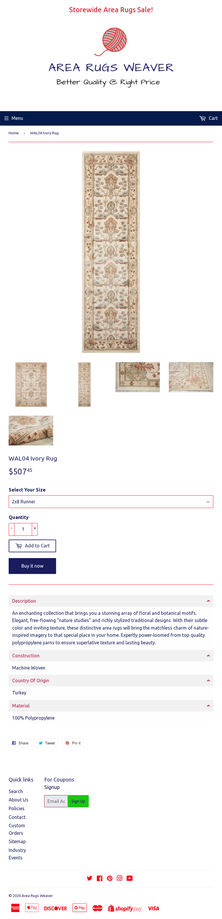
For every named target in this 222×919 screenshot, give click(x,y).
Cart (213, 118)
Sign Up (78, 801)
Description (24, 601)
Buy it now (32, 565)
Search (16, 791)
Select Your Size (27, 489)
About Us (18, 799)
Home (14, 133)
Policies (17, 808)
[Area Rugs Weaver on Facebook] (100, 878)
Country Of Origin (30, 680)
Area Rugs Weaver (37, 896)
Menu (17, 118)
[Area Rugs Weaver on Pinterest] (110, 878)
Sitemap (17, 841)
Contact (17, 817)
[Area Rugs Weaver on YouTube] (130, 878)
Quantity (19, 517)
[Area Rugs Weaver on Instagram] (120, 878)
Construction (26, 655)
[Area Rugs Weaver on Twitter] (89, 878)
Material (20, 705)
